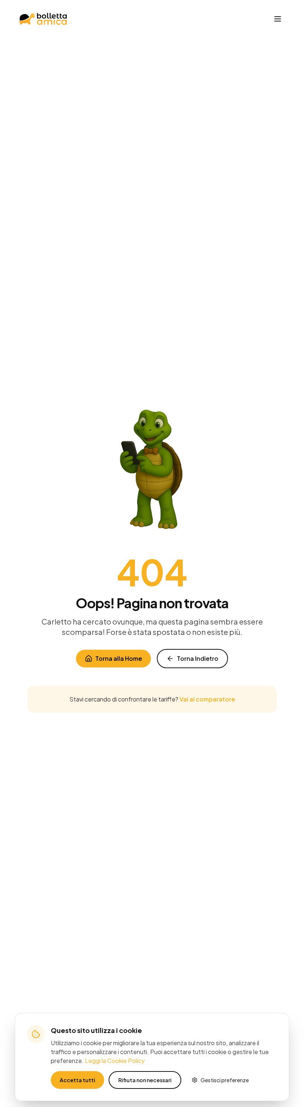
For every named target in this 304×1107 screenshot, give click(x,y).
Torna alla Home (118, 658)
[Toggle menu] (278, 19)
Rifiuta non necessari (145, 1080)
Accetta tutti (77, 1080)
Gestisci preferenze (225, 1080)
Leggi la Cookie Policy (115, 1060)
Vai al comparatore (207, 699)
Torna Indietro (197, 658)
